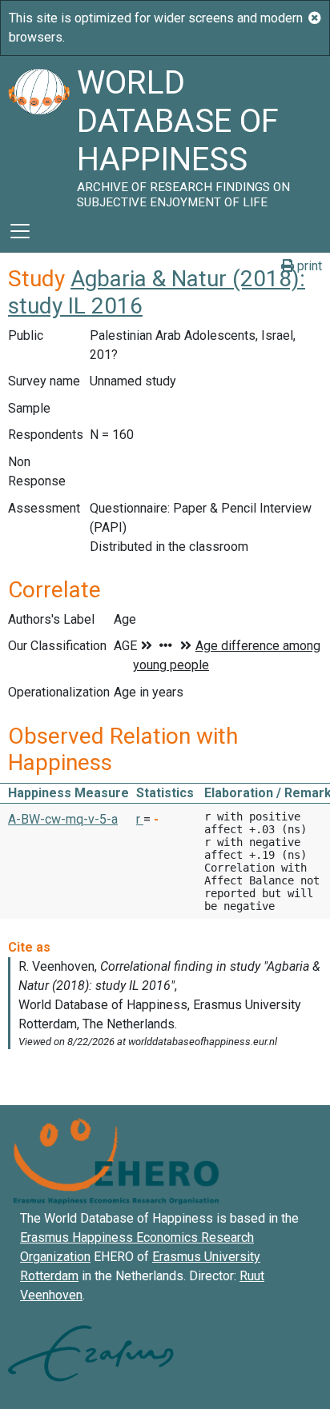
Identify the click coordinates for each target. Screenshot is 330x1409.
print (308, 265)
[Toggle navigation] (20, 231)
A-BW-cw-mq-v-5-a (63, 819)
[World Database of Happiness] (38, 133)
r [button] (139, 819)
